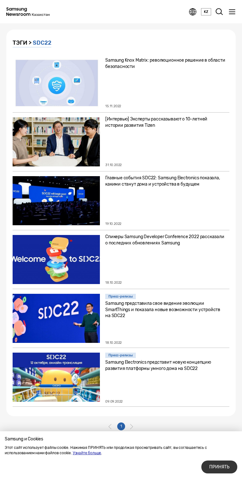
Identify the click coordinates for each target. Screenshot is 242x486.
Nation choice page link (193, 12)
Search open (219, 12)
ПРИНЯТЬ (219, 467)
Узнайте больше (87, 453)
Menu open (232, 12)
